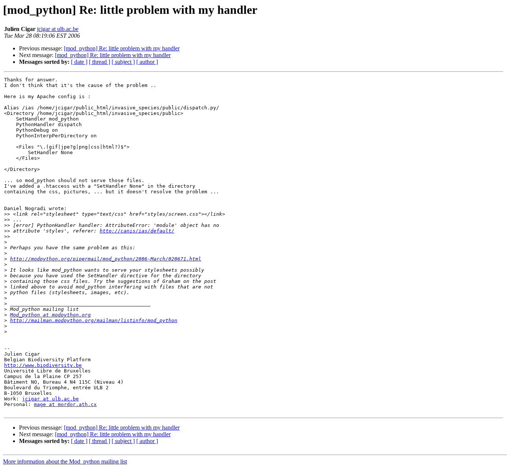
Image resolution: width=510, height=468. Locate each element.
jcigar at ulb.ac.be (57, 29)
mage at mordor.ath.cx (65, 404)
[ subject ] (123, 62)
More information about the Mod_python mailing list (65, 461)
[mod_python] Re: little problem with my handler (122, 48)
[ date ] (79, 62)
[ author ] (147, 62)
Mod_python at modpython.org (50, 315)
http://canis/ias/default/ (137, 231)
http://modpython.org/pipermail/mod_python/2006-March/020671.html (105, 259)
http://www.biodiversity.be (43, 365)
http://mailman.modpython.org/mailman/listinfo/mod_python (93, 320)
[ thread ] (99, 62)
